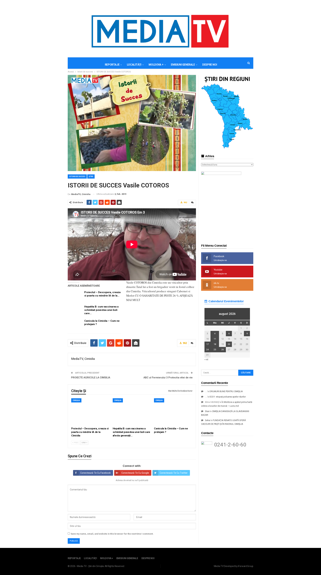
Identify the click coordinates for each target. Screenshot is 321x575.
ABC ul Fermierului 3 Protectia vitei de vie (168, 377)
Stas (207, 411)
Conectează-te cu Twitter (174, 473)
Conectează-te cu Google (135, 473)
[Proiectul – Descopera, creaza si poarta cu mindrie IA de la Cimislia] (75, 296)
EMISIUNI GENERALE (183, 64)
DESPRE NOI (209, 64)
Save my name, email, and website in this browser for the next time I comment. (112, 534)
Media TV (219, 566)
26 (222, 349)
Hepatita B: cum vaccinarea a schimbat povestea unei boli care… (101, 310)
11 (215, 339)
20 (229, 344)
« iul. (206, 359)
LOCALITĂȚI (134, 64)
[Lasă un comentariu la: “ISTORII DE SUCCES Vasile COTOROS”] (192, 202)
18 (215, 344)
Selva (207, 420)
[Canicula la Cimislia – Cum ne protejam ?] (75, 324)
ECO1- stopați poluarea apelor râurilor (228, 396)
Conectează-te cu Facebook (95, 473)
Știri (91, 176)
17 (207, 344)
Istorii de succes (77, 176)
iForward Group (245, 566)
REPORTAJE (112, 64)
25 (215, 349)
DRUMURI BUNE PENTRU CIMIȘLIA (226, 391)
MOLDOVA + (156, 64)
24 (207, 349)
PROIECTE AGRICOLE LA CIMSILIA (90, 377)
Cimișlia (76, 400)
